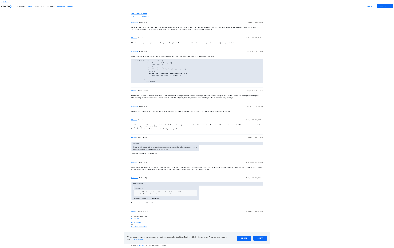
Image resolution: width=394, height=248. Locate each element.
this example (135, 218)
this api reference (136, 222)
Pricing (70, 6)
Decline (244, 238)
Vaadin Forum (5, 2)
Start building (384, 6)
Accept (260, 238)
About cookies (138, 239)
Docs (30, 6)
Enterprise (61, 6)
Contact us (368, 6)
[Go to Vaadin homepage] (6, 6)
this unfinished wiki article (139, 227)
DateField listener (139, 13)
